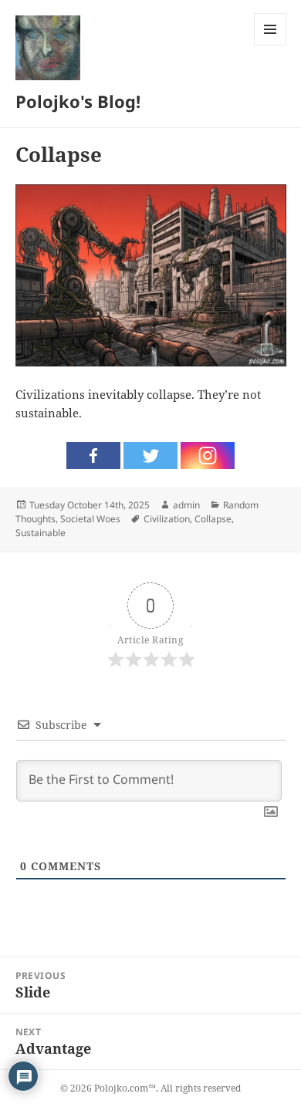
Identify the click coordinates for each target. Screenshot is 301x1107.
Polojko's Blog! (77, 101)
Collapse (213, 518)
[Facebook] (93, 455)
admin (186, 504)
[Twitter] (150, 455)
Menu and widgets (270, 45)
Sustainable (40, 532)
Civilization (167, 518)
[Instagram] (208, 455)
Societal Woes (90, 518)
